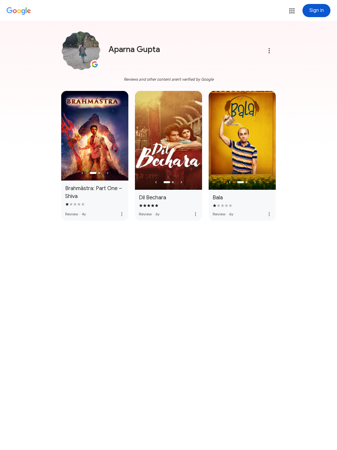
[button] (291, 10)
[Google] (19, 11)
